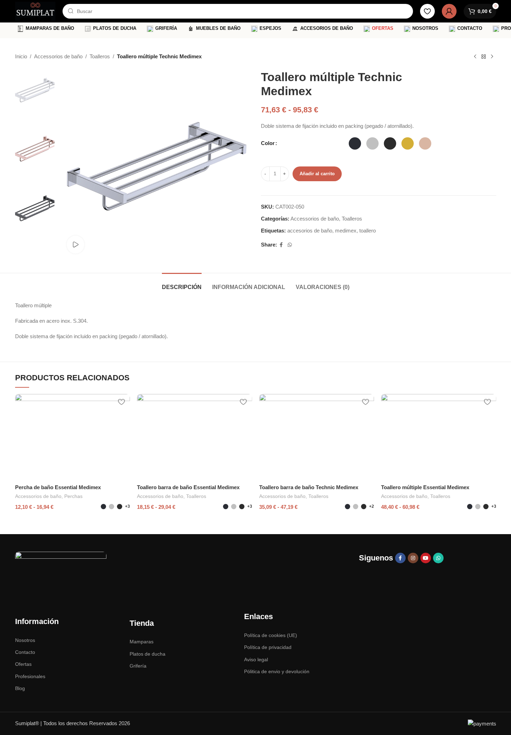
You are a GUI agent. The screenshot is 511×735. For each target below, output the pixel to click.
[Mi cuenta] (449, 11)
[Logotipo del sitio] (35, 11)
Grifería (138, 666)
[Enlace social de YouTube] (425, 558)
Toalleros (100, 56)
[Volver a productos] (483, 57)
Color (268, 143)
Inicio (21, 56)
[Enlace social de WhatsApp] (290, 245)
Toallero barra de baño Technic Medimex (308, 487)
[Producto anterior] (475, 57)
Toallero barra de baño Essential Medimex (188, 487)
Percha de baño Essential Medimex (58, 487)
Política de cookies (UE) (270, 635)
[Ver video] (75, 244)
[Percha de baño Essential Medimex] (72, 437)
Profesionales (30, 676)
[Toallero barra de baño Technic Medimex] (316, 437)
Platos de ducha (147, 654)
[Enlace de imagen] (60, 570)
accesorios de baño (309, 231)
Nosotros (25, 640)
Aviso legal (256, 659)
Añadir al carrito (317, 173)
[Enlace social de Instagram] (413, 558)
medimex (345, 231)
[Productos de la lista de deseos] (427, 11)
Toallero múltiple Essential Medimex (425, 487)
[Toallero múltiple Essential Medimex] (438, 437)
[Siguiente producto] (492, 57)
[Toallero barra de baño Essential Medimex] (194, 437)
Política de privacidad (267, 647)
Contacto (25, 652)
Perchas (73, 496)
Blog (20, 688)
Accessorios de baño (58, 56)
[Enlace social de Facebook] (281, 245)
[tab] (182, 283)
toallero (367, 231)
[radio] (355, 143)
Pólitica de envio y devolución (276, 671)
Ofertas (23, 664)
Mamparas (141, 641)
